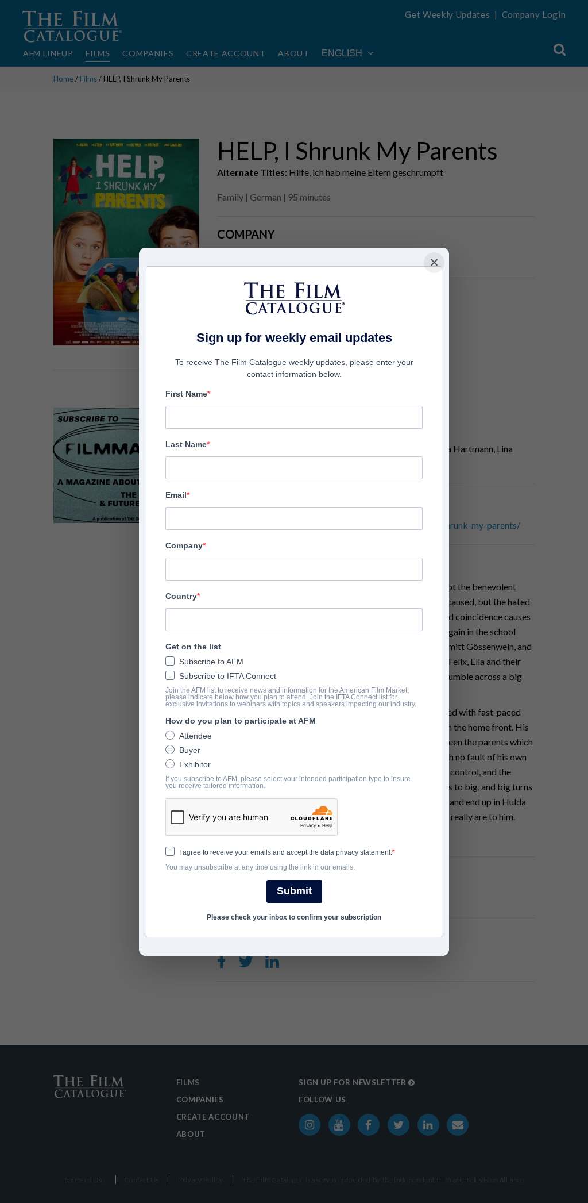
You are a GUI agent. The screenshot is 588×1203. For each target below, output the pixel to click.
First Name (186, 394)
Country (181, 596)
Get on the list (193, 647)
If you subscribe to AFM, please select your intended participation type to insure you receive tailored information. (288, 782)
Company (184, 545)
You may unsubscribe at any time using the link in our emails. (260, 867)
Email (176, 495)
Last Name (186, 444)
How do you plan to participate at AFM (240, 721)
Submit (294, 891)
